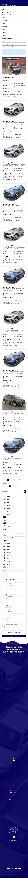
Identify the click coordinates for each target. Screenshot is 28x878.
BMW (7, 502)
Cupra (8, 508)
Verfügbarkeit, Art (7, 15)
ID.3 (6, 590)
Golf (7, 581)
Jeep (7, 529)
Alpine (8, 496)
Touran (7, 622)
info (3, 9)
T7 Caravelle (8, 607)
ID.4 (6, 592)
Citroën (8, 505)
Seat (7, 558)
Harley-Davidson (10, 523)
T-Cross (7, 600)
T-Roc (7, 603)
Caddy (7, 572)
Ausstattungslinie (7, 38)
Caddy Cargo (8, 574)
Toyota (8, 567)
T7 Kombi (8, 609)
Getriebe (4, 26)
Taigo (7, 613)
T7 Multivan (8, 611)
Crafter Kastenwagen (10, 579)
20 (10, 479)
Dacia (7, 511)
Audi (7, 499)
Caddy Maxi (8, 577)
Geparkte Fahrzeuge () (14, 632)
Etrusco (8, 514)
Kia (7, 532)
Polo (7, 598)
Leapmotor (9, 534)
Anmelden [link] (14, 636)
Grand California (9, 585)
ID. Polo (7, 587)
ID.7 (6, 594)
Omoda (8, 546)
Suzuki (8, 564)
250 (20, 479)
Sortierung (5, 44)
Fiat (7, 517)
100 (16, 479)
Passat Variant (9, 596)
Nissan (8, 543)
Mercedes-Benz (10, 537)
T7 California (8, 605)
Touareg (7, 620)
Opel (7, 549)
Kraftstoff (4, 20)
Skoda (8, 561)
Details (19, 91)
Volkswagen (9, 570)
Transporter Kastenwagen (11, 624)
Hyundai (8, 526)
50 (13, 479)
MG (7, 540)
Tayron (7, 616)
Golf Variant (8, 583)
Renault (8, 555)
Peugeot (8, 552)
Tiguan (7, 618)
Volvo (7, 627)
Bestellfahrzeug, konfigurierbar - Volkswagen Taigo (14, 120)
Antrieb (4, 32)
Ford (7, 520)
